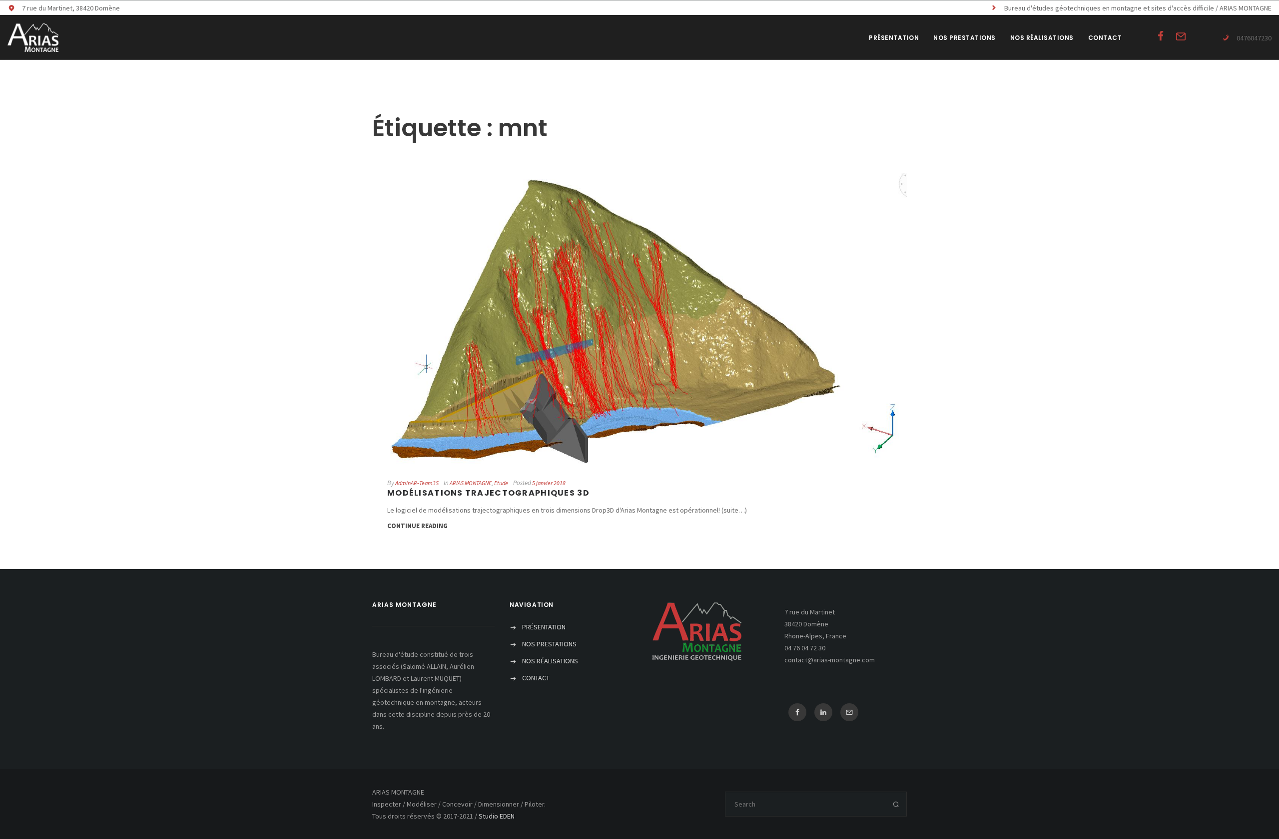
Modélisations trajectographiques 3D (488, 493)
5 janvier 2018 (549, 483)
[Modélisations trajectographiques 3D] (639, 318)
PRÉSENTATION (894, 37)
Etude (501, 483)
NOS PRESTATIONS (964, 37)
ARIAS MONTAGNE (471, 483)
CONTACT (1105, 37)
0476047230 (1254, 37)
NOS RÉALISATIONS (1042, 37)
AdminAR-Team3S (417, 483)
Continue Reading (417, 526)
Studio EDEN (497, 816)
